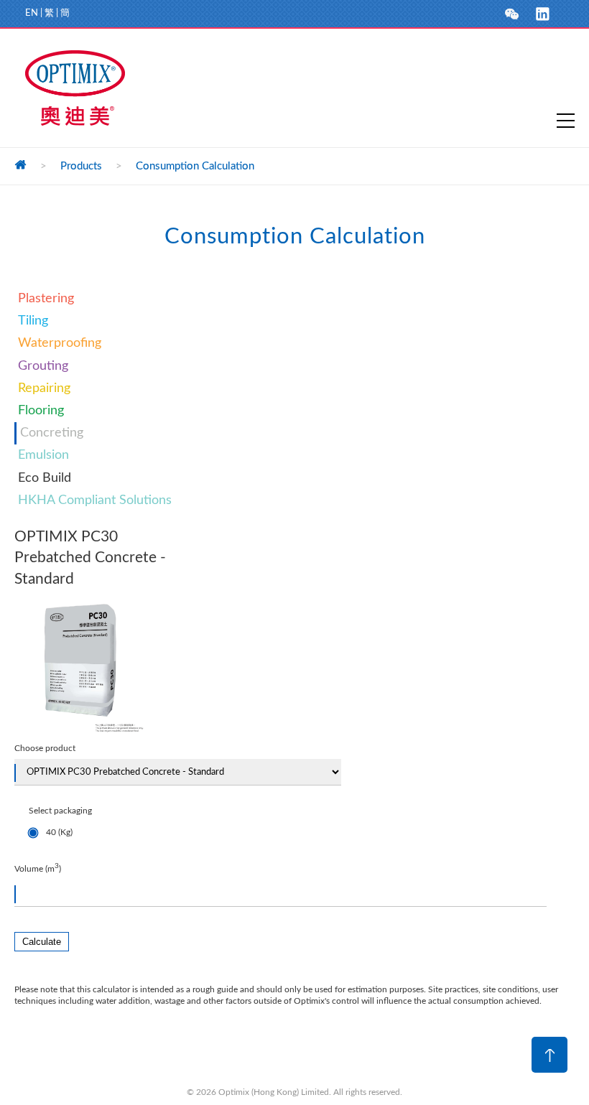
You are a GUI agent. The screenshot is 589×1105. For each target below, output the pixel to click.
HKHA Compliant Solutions (95, 500)
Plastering (46, 298)
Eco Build (44, 478)
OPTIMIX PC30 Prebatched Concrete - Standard (90, 558)
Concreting (51, 432)
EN (31, 13)
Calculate (41, 941)
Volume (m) (37, 867)
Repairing (44, 388)
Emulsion (43, 455)
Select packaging (60, 821)
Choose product (44, 748)
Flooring (41, 410)
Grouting (43, 366)
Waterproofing (59, 343)
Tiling (33, 320)
